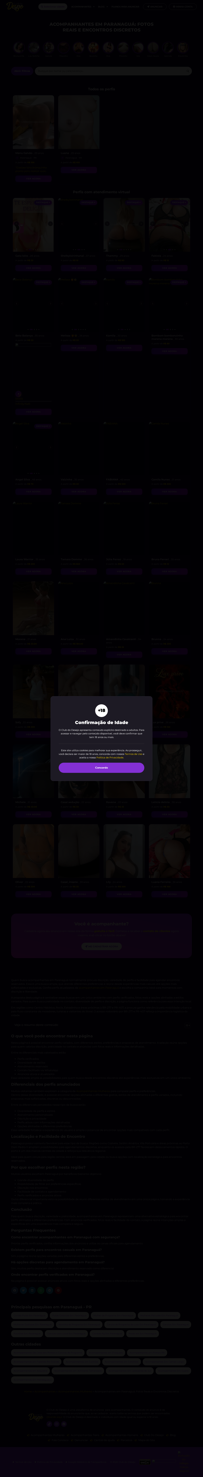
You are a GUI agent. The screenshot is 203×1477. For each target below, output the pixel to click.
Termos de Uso (133, 754)
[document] (101, 738)
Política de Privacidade (109, 757)
